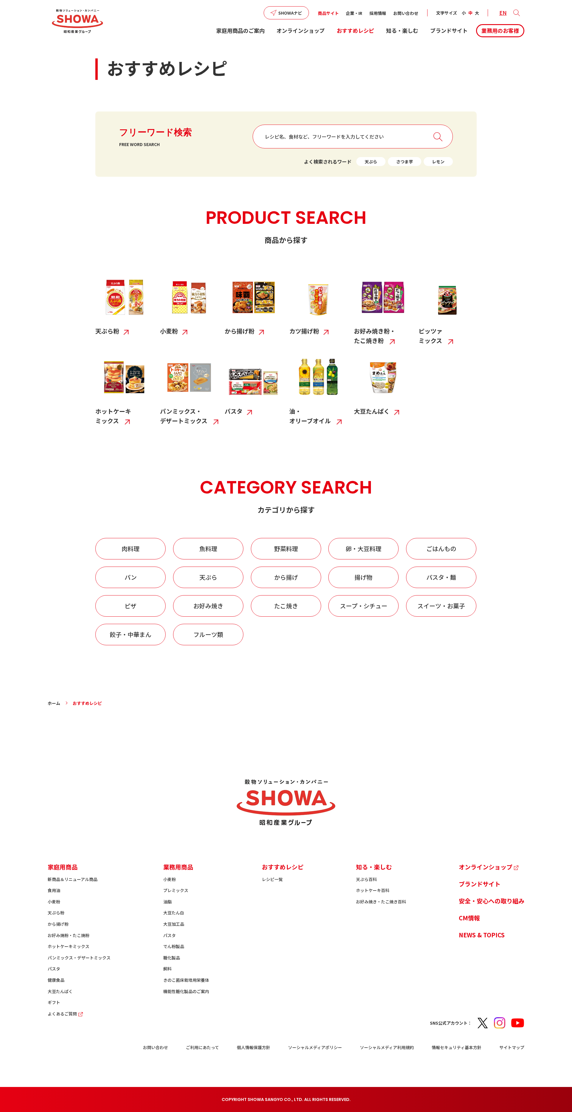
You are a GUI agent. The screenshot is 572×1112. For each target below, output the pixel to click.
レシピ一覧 (272, 879)
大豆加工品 (173, 924)
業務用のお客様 (500, 30)
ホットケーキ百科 (372, 890)
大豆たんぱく (60, 991)
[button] (517, 13)
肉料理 (130, 548)
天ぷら (371, 162)
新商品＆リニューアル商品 (72, 879)
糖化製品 (171, 958)
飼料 (167, 969)
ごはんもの (441, 548)
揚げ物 (363, 577)
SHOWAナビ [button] (290, 13)
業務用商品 (178, 867)
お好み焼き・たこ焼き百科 (381, 902)
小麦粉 (54, 902)
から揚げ (286, 577)
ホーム (54, 703)
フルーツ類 (208, 634)
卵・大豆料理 (363, 548)
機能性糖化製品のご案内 (186, 991)
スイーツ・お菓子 (441, 605)
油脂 (167, 902)
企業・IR (354, 13)
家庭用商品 (62, 867)
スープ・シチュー (363, 605)
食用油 (54, 890)
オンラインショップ (300, 30)
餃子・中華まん (130, 634)
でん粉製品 (173, 946)
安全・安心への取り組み (491, 901)
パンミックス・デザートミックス (79, 958)
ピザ (130, 605)
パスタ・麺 (441, 577)
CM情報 (469, 918)
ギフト (54, 1002)
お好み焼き (208, 605)
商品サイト (328, 13)
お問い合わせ (405, 13)
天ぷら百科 (366, 879)
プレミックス (175, 890)
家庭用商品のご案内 (240, 30)
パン (131, 577)
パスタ (54, 969)
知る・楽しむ (402, 30)
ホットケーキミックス (68, 946)
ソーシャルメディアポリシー (315, 1047)
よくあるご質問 (62, 1014)
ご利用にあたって (202, 1047)
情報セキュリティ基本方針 (456, 1047)
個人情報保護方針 (253, 1047)
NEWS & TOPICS (482, 934)
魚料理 (208, 548)
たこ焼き (286, 605)
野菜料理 (286, 548)
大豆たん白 (173, 913)
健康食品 (56, 980)
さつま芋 (404, 162)
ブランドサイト (449, 30)
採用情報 (377, 13)
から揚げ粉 (58, 924)
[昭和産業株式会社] (77, 21)
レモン (438, 162)
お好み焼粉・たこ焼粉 (68, 935)
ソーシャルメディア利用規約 (387, 1047)
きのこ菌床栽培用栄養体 (186, 980)
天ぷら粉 (56, 913)
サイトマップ (511, 1047)
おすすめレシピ (355, 30)
